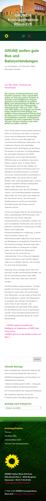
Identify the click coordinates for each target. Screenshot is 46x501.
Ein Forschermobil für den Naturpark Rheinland (23, 391)
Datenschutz (30, 494)
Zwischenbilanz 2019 (13, 440)
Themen (8, 432)
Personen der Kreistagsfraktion (17, 444)
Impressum (19, 494)
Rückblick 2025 (10, 436)
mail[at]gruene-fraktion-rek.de (17, 483)
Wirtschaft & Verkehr (12, 69)
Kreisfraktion (13, 66)
